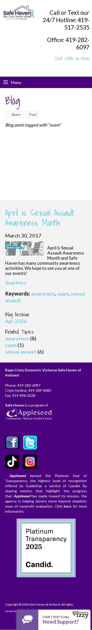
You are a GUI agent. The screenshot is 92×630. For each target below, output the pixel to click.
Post (32, 115)
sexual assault (21, 351)
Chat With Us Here (72, 58)
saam (63, 293)
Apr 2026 (16, 321)
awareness (43, 293)
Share (16, 115)
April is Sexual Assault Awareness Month (39, 217)
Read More (15, 283)
